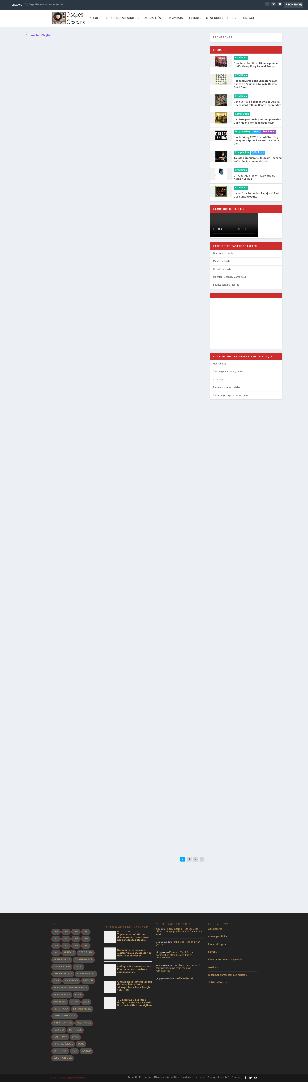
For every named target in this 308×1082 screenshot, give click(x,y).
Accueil (95, 19)
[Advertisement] (246, 323)
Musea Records (221, 261)
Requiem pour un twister (226, 388)
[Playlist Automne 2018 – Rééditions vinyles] (76, 586)
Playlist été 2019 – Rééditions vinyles (54, 323)
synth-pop (60, 1051)
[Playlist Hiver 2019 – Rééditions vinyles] (79, 488)
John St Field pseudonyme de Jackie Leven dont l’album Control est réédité (257, 103)
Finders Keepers (217, 945)
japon (75, 1002)
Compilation (242, 114)
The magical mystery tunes (228, 372)
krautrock (60, 1009)
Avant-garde (84, 960)
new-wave (84, 1023)
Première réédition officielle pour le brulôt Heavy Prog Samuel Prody (256, 64)
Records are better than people (225, 960)
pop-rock (75, 1030)
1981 (85, 946)
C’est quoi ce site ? (219, 19)
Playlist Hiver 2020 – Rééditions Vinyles (55, 112)
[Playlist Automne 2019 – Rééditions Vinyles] (80, 176)
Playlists (176, 19)
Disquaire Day (242, 132)
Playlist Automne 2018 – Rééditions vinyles (58, 621)
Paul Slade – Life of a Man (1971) (178, 943)
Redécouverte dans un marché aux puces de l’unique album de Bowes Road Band (255, 84)
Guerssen (59, 1002)
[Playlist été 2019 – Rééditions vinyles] (87, 281)
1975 (85, 939)
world (86, 1051)
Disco (78, 967)
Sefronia (213, 952)
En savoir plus (41, 133)
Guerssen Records (223, 253)
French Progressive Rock (70, 988)
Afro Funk (86, 953)
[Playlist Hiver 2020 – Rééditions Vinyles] (82, 74)
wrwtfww (213, 967)
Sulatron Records (217, 983)
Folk (56, 981)
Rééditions (241, 58)
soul (81, 1044)
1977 (65, 946)
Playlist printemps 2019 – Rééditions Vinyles (59, 425)
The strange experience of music (231, 395)
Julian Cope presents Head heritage (227, 975)
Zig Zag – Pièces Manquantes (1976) (43, 5)
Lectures (194, 19)
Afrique (68, 953)
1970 (75, 932)
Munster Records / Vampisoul (229, 277)
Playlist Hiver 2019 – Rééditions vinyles (55, 525)
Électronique (62, 1058)
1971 (85, 932)
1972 (56, 939)
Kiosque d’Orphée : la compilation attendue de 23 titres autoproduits (174, 955)
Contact (247, 19)
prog (75, 1037)
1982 (56, 953)
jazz (86, 1002)
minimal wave (62, 1023)
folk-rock (71, 981)
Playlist (58, 1030)
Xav (158, 929)
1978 (75, 946)
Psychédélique (63, 1044)
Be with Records (222, 269)
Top (74, 1051)
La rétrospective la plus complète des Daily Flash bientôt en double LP (257, 121)
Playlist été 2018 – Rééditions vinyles (54, 717)
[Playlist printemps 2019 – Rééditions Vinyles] (80, 387)
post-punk (60, 1037)
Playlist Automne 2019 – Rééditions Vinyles (58, 213)
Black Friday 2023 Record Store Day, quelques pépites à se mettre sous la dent (256, 140)
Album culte (61, 960)
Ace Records (215, 929)
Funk (78, 995)
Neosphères (219, 364)
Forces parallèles (217, 937)
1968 (56, 932)
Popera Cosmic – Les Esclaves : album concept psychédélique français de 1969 (179, 932)
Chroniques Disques (121, 19)
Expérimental (86, 974)
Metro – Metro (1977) (181, 979)
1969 (65, 932)
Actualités (152, 19)
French (88, 981)
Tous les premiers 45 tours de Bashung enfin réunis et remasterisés (258, 159)
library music (82, 1009)
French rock (61, 995)
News (256, 132)
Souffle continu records (226, 285)
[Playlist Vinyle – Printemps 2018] (84, 784)
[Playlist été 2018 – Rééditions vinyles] (76, 682)
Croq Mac (218, 380)
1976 (56, 946)
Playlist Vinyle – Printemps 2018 (50, 824)
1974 (75, 939)
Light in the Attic (64, 1016)
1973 (65, 939)
